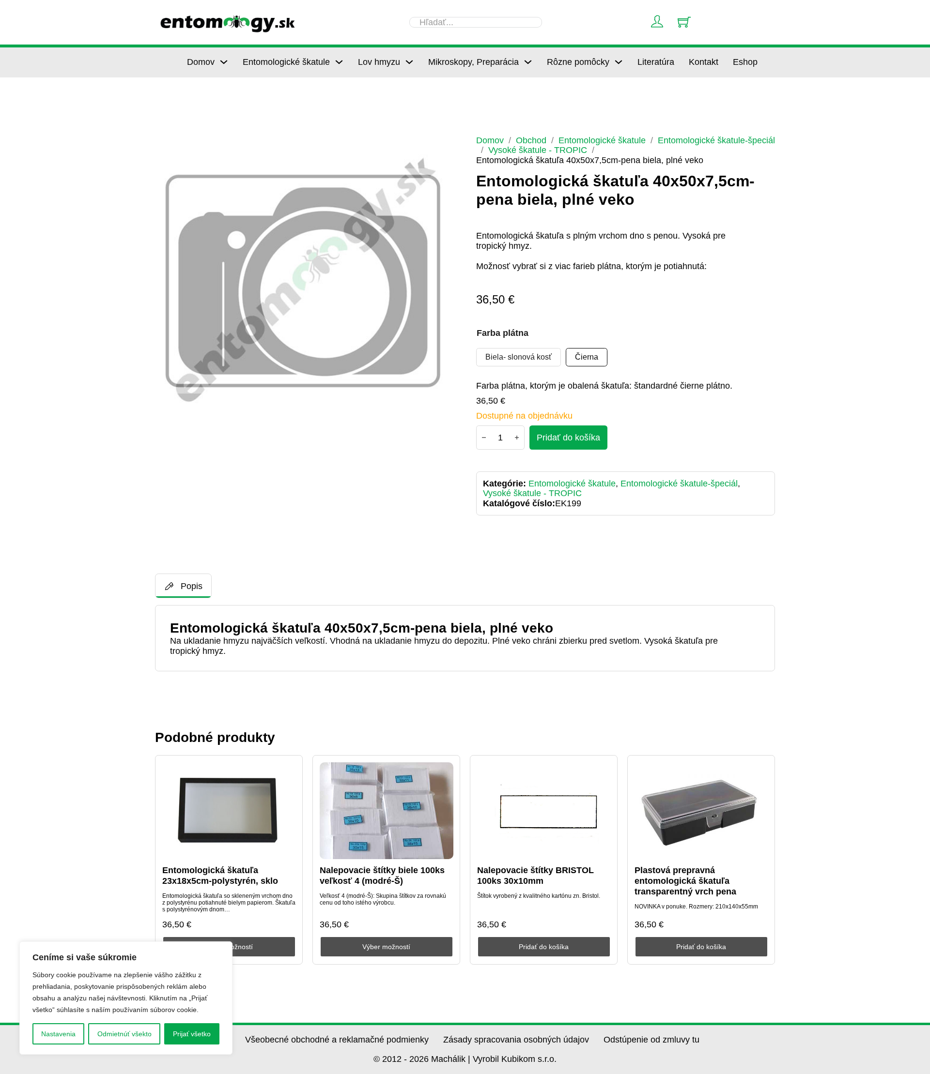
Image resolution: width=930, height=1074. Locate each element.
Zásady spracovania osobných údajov (516, 1039)
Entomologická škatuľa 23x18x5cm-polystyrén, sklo (220, 875)
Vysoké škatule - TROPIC (537, 150)
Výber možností (386, 947)
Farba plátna (502, 333)
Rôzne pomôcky (578, 62)
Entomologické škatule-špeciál (716, 140)
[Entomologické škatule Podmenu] (339, 62)
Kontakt (703, 62)
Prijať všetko (192, 1034)
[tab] (183, 586)
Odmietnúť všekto (124, 1034)
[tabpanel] (465, 638)
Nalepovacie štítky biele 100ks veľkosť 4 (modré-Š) (382, 875)
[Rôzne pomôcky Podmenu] (618, 62)
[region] (125, 998)
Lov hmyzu (379, 62)
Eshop (745, 62)
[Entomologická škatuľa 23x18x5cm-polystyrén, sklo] (229, 810)
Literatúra (655, 62)
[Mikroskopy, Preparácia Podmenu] (528, 62)
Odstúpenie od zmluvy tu (651, 1039)
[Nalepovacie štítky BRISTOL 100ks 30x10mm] (544, 810)
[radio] (518, 357)
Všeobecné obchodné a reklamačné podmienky (337, 1039)
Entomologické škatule (286, 62)
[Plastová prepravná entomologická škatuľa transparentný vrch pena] (701, 810)
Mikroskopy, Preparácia (473, 62)
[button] (441, 148)
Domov (201, 62)
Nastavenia (58, 1034)
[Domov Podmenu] (223, 62)
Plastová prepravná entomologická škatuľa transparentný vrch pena (685, 880)
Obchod (531, 140)
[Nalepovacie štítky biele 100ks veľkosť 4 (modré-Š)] (386, 810)
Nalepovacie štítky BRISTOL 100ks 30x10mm (535, 875)
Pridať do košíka (544, 947)
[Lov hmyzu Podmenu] (409, 62)
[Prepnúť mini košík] (684, 22)
